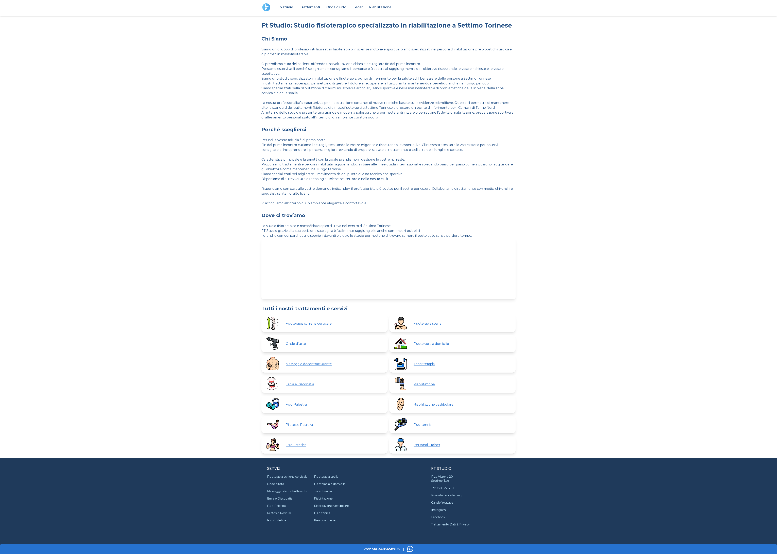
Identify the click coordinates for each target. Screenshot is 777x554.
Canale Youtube (442, 502)
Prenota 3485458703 (381, 549)
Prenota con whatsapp (447, 495)
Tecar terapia (323, 491)
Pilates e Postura (279, 513)
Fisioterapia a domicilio (330, 484)
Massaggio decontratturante (287, 491)
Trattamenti (310, 7)
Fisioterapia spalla (326, 476)
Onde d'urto (275, 484)
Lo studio (285, 7)
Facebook (438, 517)
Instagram (438, 510)
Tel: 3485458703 (442, 488)
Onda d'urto (336, 7)
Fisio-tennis (322, 513)
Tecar (358, 7)
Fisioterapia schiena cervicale (287, 476)
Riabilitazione (380, 7)
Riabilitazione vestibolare (331, 506)
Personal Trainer (325, 520)
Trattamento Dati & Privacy (450, 524)
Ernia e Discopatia (279, 498)
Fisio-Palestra (276, 506)
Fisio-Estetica (276, 520)
